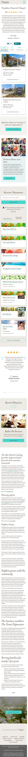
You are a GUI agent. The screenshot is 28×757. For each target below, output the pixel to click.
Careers (22, 736)
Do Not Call (19, 740)
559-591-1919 (7, 75)
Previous (2, 360)
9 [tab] (20, 392)
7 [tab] (16, 392)
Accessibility (8, 740)
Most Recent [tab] (7, 218)
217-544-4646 (19, 436)
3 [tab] (8, 392)
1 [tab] (4, 392)
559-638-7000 (7, 107)
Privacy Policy (7, 738)
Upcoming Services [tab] (18, 218)
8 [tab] (18, 392)
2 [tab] (6, 392)
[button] (24, 2)
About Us (5, 736)
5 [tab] (12, 392)
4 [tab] (10, 392)
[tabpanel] (14, 368)
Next (24, 360)
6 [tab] (14, 392)
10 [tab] (22, 392)
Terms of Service (19, 738)
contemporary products (12, 470)
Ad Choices (13, 742)
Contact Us (13, 736)
